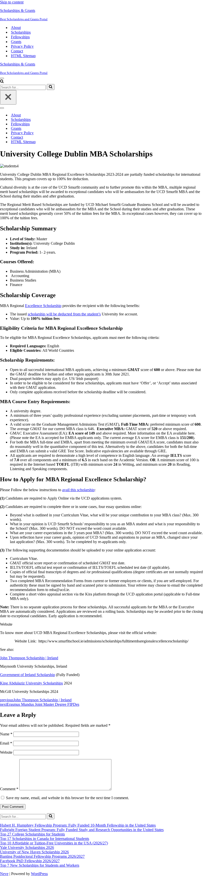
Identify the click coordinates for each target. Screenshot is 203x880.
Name (6, 734)
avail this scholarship (78, 490)
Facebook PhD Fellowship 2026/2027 (30, 861)
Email (6, 743)
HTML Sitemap (23, 56)
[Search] (2, 82)
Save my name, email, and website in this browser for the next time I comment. (67, 798)
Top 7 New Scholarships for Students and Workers (39, 865)
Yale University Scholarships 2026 (27, 847)
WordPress (39, 874)
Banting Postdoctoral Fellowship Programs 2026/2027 (42, 856)
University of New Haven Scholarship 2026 (34, 852)
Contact (17, 51)
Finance (16, 285)
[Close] (8, 97)
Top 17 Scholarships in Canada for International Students (44, 838)
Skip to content (12, 2)
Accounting (19, 276)
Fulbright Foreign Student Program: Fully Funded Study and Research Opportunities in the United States (82, 830)
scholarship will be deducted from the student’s (64, 314)
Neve (4, 874)
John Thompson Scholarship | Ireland (29, 658)
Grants (16, 42)
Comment (9, 789)
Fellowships (20, 37)
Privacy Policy (22, 46)
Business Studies (23, 280)
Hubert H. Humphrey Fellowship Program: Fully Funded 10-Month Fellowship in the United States (78, 825)
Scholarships (21, 32)
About (16, 27)
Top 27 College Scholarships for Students (32, 834)
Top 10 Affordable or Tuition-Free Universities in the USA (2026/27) (54, 843)
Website (6, 752)
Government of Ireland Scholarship (27, 675)
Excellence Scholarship (43, 306)
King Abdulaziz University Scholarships (31, 683)
